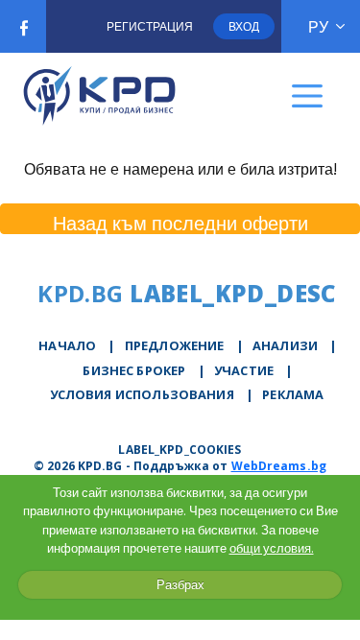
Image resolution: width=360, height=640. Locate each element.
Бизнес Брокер (134, 370)
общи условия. (271, 548)
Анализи (285, 345)
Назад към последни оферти (180, 222)
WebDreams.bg (278, 466)
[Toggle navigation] (307, 96)
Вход (243, 26)
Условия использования (142, 394)
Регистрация (150, 26)
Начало (67, 345)
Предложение (175, 345)
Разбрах (180, 584)
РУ (318, 26)
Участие (244, 370)
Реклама (293, 394)
